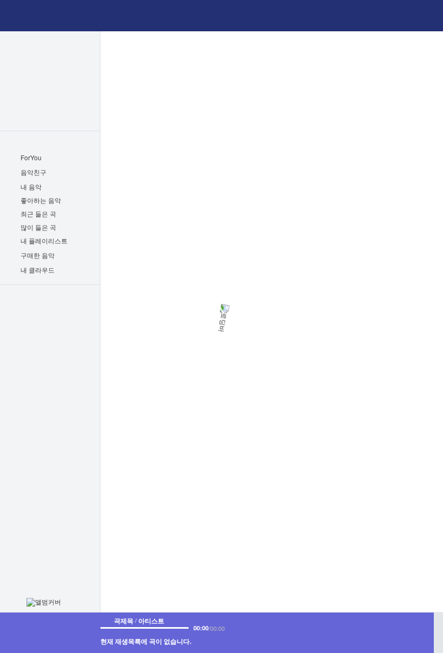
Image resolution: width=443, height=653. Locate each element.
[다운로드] (294, 627)
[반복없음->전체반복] (338, 632)
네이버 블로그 (66, 365)
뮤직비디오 (50, 88)
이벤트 (50, 325)
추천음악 (50, 102)
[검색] (208, 15)
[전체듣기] (79, 201)
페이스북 (32, 365)
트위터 (48, 365)
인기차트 (50, 60)
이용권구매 (50, 305)
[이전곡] (356, 632)
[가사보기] (279, 627)
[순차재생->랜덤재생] (420, 632)
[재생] (379, 632)
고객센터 (66, 345)
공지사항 (33, 345)
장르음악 (50, 74)
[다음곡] (402, 632)
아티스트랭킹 (50, 116)
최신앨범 (50, 46)
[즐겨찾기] (264, 627)
